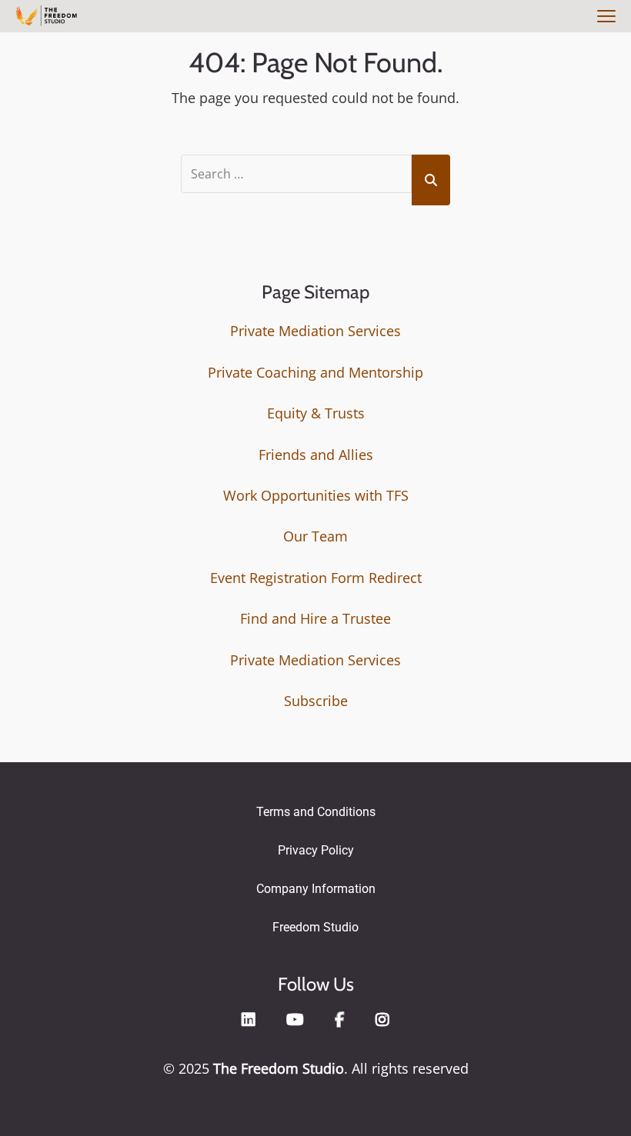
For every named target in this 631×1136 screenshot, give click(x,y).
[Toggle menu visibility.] (604, 17)
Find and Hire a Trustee (315, 618)
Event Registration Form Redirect (316, 577)
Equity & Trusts (316, 413)
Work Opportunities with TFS (316, 495)
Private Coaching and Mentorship (315, 372)
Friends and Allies (316, 454)
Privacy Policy (316, 850)
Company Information (316, 888)
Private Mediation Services (315, 330)
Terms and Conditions (316, 812)
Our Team (315, 536)
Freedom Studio (315, 927)
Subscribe (316, 700)
